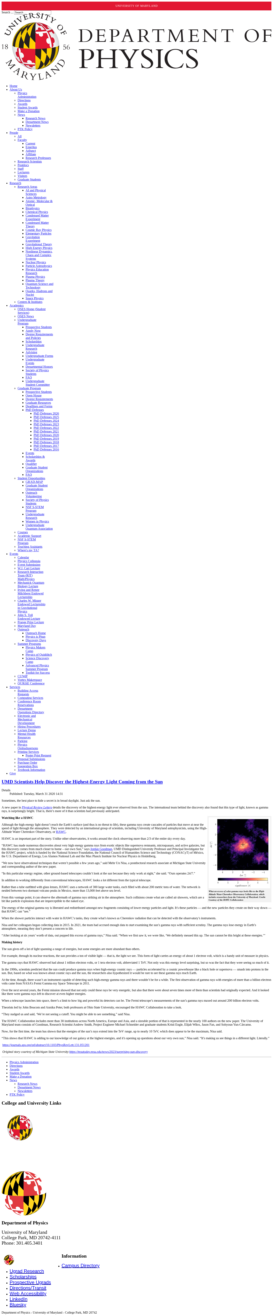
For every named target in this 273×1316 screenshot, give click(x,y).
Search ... (7, 12)
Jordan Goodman (101, 849)
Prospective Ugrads (30, 1282)
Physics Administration (24, 1062)
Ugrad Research (27, 1271)
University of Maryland (137, 5)
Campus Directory (81, 1265)
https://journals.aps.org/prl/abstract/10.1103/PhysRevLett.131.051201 (46, 1045)
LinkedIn (18, 1299)
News (13, 1080)
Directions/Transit (28, 1288)
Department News (29, 1087)
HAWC (61, 831)
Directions (16, 1065)
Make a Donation (21, 1076)
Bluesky (18, 1304)
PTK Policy (17, 1094)
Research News (27, 1083)
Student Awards (20, 1073)
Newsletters (25, 1091)
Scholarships (23, 1276)
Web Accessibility (28, 1293)
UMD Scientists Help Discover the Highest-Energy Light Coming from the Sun (82, 781)
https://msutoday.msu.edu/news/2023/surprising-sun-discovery (108, 1051)
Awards (14, 1069)
